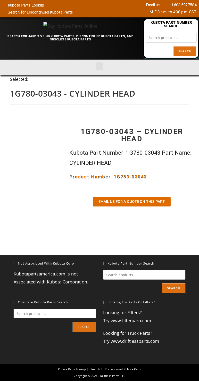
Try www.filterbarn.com (127, 320)
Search (184, 51)
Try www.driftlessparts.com (131, 341)
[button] (99, 66)
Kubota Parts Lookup (72, 369)
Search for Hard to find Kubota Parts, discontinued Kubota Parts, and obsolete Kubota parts (70, 37)
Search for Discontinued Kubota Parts (116, 369)
